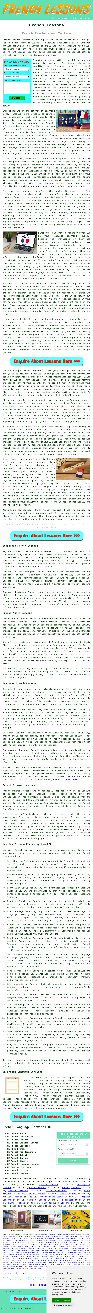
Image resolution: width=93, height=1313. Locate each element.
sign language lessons (56, 1203)
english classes (36, 1200)
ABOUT (66, 18)
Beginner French (36, 1238)
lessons (49, 183)
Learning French (34, 1248)
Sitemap (4, 1291)
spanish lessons (48, 1185)
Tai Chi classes (18, 1191)
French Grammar (84, 1236)
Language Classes (75, 1234)
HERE (20, 1206)
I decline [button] (66, 1300)
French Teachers (36, 1240)
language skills (42, 75)
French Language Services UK (27, 1127)
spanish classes (36, 1188)
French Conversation (60, 1242)
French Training (47, 1258)
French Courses (31, 1242)
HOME (52, 18)
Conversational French (67, 1236)
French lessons (23, 689)
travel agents (68, 1194)
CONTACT (74, 18)
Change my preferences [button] (63, 1305)
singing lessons (35, 1194)
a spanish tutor (71, 1200)
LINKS (58, 18)
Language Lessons (9, 1238)
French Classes (49, 1238)
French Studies (61, 1234)
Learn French (30, 1246)
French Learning (54, 1261)
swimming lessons (56, 1191)
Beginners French (47, 1234)
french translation (51, 1197)
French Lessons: (12, 40)
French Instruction (20, 1240)
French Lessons (22, 1238)
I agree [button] (56, 1300)
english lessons (12, 1197)
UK (27, 1234)
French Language (37, 1236)
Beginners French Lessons (19, 1236)
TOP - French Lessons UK (17, 1273)
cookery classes (71, 1188)
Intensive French (63, 1238)
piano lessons (16, 1203)
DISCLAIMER (84, 18)
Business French (34, 1252)
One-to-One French (56, 1250)
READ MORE (71, 780)
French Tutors (58, 1246)
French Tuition (8, 1252)
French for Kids (44, 1244)
